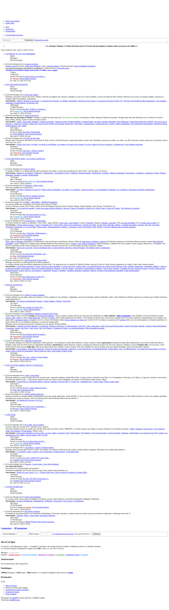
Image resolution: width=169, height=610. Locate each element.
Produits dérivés (20, 103)
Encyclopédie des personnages (142, 124)
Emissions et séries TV (32, 190)
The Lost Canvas (160, 122)
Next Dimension (123, 122)
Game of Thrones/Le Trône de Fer (82, 208)
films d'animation (124, 316)
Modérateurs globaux (46, 555)
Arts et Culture (29, 169)
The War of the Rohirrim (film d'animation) (139, 101)
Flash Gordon (42, 227)
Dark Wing (78, 124)
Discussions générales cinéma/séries (142, 190)
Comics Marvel (22, 382)
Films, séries (10, 241)
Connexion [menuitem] (10, 29)
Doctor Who (58, 225)
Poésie (156, 173)
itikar (15, 256)
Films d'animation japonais (94, 328)
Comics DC (75, 382)
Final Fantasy (148, 429)
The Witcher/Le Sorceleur (130, 208)
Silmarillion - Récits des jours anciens (82, 101)
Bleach (49, 328)
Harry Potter (100, 208)
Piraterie (116, 268)
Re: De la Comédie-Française (33, 196)
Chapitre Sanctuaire (47, 122)
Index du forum (11, 586)
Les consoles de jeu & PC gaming (151, 433)
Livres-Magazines (72, 452)
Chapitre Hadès (87, 122)
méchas (122, 320)
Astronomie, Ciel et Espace (63, 501)
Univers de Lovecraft (24, 248)
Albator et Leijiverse (56, 326)
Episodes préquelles (109, 122)
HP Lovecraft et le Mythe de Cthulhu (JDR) (71, 472)
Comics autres (98, 382)
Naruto (17, 328)
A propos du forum (31, 64)
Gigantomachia (88, 124)
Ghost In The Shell (89, 225)
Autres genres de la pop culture (35, 260)
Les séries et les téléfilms (47, 144)
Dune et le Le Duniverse (72, 225)
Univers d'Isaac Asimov (25, 225)
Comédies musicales (74, 271)
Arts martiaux (36, 271)
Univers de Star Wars (32, 138)
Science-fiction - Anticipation (35, 221)
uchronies (112, 223)
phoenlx (16, 79)
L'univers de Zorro (68, 266)
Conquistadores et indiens (92, 268)
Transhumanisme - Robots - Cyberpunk (62, 227)
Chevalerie (78, 268)
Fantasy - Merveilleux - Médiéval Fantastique (40, 202)
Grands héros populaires (25, 266)
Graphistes (84, 555)
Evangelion (10, 328)
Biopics (93, 271)
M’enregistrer (20, 528)
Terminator (9, 227)
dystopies (104, 223)
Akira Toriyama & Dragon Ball (111, 326)
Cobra (88, 326)
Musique (17, 175)
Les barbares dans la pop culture (98, 266)
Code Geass (33, 328)
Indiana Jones (81, 266)
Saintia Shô (33, 124)
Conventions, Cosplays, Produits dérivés (39, 448)
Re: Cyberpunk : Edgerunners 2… (35, 233)
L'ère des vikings (67, 268)
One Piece (24, 328)
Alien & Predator (79, 248)
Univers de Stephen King (42, 248)
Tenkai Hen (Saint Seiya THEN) (141, 122)
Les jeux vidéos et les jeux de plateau (98, 144)
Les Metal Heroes (129, 349)
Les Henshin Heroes (99, 349)
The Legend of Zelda (99, 433)
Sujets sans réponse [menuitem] (13, 21)
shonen (8, 318)
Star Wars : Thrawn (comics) (33, 151)
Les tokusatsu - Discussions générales (30, 349)
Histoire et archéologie (25, 173)
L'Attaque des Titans (60, 328)
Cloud (70, 573)
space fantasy (74, 223)
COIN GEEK (11, 415)
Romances (86, 271)
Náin (14, 390)
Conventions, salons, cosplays (28, 452)
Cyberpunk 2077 (46, 225)
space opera (64, 223)
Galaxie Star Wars (23, 144)
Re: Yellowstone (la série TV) (33, 277)
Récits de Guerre (141, 268)
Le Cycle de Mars (29, 227)
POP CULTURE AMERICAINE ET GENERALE (24, 365)
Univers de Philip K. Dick (86, 227)
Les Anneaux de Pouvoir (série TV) (110, 101)
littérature (20, 241)
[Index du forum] (84, 9)
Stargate (141, 225)
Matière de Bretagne (117, 173)
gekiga (52, 318)
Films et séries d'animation (51, 190)
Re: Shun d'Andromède (31, 132)
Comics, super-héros (31, 375)
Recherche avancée (41, 40)
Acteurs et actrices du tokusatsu (56, 349)
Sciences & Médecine (25, 501)
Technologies (79, 501)
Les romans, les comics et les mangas (70, 144)
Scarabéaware (18, 111)
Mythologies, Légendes (100, 173)
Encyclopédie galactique (134, 144)
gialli (79, 244)
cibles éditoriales (34, 318)
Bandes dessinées (85, 173)
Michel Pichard (31, 522)
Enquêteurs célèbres (151, 266)
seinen (18, 318)
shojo (14, 318)
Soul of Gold (43, 124)
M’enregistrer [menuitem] (10, 31)
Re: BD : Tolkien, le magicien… (35, 109)
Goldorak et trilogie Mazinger (27, 326)
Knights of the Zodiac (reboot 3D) (61, 124)
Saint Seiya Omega (21, 124)
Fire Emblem (15, 431)
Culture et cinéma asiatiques (34, 295)
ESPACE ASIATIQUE (14, 285)
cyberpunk (89, 223)
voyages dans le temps (148, 223)
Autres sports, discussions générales (42, 516)
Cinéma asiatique (49, 301)
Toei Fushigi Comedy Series (62, 351)
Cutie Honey (43, 326)
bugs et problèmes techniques (85, 66)
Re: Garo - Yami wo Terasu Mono (35, 357)
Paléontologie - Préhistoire (43, 501)
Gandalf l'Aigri (18, 460)
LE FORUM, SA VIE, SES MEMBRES (20, 54)
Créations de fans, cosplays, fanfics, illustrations (112, 124)
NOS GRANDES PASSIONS (17, 85)
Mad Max (111, 225)
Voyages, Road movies (156, 268)
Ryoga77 (16, 409)
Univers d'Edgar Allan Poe (62, 248)
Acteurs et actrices (87, 190)
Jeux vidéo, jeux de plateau (34, 425)
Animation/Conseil (72, 555)
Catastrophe (46, 271)
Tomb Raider (27, 431)
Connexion (6, 528)
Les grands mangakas (76, 328)
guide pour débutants (32, 66)
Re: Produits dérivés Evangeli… (34, 334)
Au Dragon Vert (32, 103)
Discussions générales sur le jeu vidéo (30, 433)
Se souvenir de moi (82, 534)
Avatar (37, 225)
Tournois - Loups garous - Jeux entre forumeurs (41, 464)
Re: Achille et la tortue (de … (33, 307)
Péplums (57, 268)
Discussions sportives (32, 511)
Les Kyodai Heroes (84, 349)
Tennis (26, 516)
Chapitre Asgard (61, 122)
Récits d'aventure (12, 271)
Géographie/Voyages (61, 173)
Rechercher (29, 40)
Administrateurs (14, 555)
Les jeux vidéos (50, 433)
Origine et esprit (11, 66)
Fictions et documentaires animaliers (110, 271)
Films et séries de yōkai (42, 351)
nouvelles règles (63, 68)
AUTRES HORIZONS (14, 487)
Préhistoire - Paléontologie (43, 173)
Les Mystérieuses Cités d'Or (75, 326)
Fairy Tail (42, 328)
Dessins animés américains (34, 394)
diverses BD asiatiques (46, 316)
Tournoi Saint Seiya (47, 472)
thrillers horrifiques (89, 244)
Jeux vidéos (22, 126)
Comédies (62, 271)
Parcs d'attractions (45, 452)
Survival (28, 271)
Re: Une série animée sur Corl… (35, 215)
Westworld (18, 227)
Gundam (148, 326)
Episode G (9, 124)
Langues (24, 175)
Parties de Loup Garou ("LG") (28, 472)
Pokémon (138, 429)
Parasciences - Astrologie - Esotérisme (139, 173)
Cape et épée (107, 268)
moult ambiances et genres (74, 320)
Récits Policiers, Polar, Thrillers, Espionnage (127, 266)
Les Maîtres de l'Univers (25, 400)
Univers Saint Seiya (31, 115)
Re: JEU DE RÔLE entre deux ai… (36, 479)
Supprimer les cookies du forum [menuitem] (17, 590)
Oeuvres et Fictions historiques (42, 268)
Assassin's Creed (63, 433)
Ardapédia (9, 103)
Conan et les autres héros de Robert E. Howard (52, 208)
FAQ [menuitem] (7, 27)
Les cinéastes (75, 190)
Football (20, 516)
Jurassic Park (101, 225)
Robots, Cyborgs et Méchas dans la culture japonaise (116, 227)
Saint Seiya (95, 326)
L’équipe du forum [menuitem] (12, 592)
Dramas (59, 301)
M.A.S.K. (39, 400)
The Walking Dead (93, 248)
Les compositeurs (101, 190)
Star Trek (148, 225)
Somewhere (17, 153)
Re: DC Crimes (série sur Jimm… (35, 388)
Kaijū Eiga (67, 301)
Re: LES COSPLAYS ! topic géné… (36, 458)
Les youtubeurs (122, 190)
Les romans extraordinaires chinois (29, 301)
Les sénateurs (60, 555)
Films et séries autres (111, 382)
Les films (97, 122)
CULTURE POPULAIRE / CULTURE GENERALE (25, 159)
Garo (120, 349)
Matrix (117, 225)
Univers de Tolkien (31, 95)
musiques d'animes (22, 320)
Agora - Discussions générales (28, 122)
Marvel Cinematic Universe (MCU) (57, 382)
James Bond (25, 268)
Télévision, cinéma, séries (33, 185)
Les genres (65, 190)
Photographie (33, 175)
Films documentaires (131, 271)
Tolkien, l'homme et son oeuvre (28, 101)
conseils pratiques (53, 66)
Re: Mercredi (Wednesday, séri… (35, 254)
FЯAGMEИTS (18, 134)
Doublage (112, 190)
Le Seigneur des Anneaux (49, 101)
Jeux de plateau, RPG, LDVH (36, 435)
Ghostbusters (105, 248)
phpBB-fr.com (14, 600)
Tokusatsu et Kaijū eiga (32, 341)
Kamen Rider (113, 349)
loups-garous (86, 241)
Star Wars (155, 225)
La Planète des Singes (129, 225)
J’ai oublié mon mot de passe (63, 534)
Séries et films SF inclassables (22, 351)
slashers (74, 244)
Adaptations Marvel (36, 382)
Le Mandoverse (118, 144)
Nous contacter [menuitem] (11, 594)
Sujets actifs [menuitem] (10, 23)
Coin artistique (161, 101)
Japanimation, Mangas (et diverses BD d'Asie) (41, 314)
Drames (54, 271)
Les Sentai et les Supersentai (147, 349)
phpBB (14, 598)
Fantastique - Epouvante (33, 239)
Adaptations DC (86, 382)
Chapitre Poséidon (74, 122)
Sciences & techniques (32, 497)
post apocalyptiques (128, 223)
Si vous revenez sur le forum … (34, 76)
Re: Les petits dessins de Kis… (34, 441)
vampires (102, 241)
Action (21, 271)
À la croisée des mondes (25, 208)
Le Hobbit (64, 101)
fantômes (95, 241)
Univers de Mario (114, 433)
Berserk (141, 326)
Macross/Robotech (159, 326)
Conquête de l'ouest (127, 268)
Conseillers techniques (29, 555)
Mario (132, 429)
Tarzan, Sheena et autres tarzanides (48, 266)
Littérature (74, 173)
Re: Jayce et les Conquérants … (34, 407)
